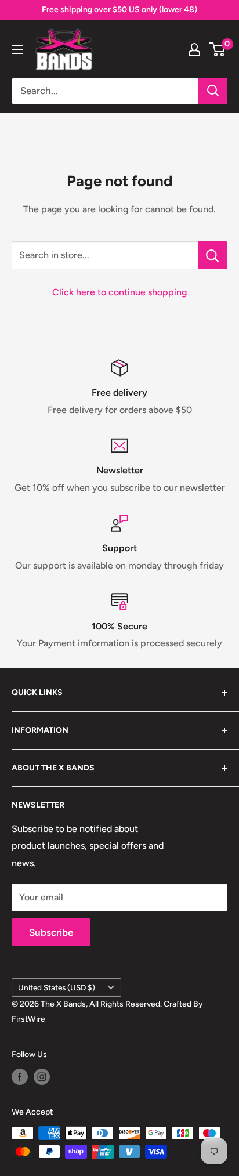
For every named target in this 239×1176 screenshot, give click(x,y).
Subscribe (51, 932)
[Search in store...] (212, 255)
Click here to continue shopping (119, 292)
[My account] (194, 49)
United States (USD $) (56, 987)
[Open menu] (17, 49)
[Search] (212, 91)
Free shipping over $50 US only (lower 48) (119, 10)
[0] (218, 49)
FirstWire (28, 1019)
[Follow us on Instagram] (42, 1077)
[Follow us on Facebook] (20, 1077)
